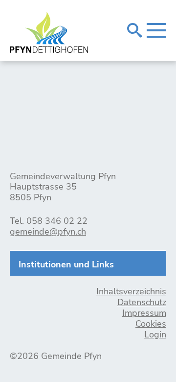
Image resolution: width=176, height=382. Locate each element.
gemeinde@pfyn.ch (48, 232)
